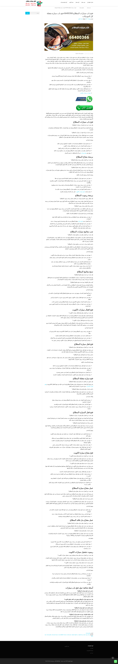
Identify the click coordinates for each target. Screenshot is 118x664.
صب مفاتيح (77, 634)
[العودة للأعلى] (113, 658)
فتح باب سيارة (58, 634)
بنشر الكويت (71, 2)
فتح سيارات (83, 153)
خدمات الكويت (80, 18)
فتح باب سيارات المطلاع (65, 634)
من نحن (91, 652)
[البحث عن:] (35, 13)
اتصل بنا (91, 648)
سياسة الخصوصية (90, 650)
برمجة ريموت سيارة (87, 634)
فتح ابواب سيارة (71, 634)
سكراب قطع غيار (90, 2)
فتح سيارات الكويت (80, 191)
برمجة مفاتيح (81, 634)
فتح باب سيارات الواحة (85, 93)
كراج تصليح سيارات (64, 2)
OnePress (58, 661)
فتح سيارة (80, 221)
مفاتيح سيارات (88, 633)
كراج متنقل (77, 2)
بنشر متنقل (83, 2)
